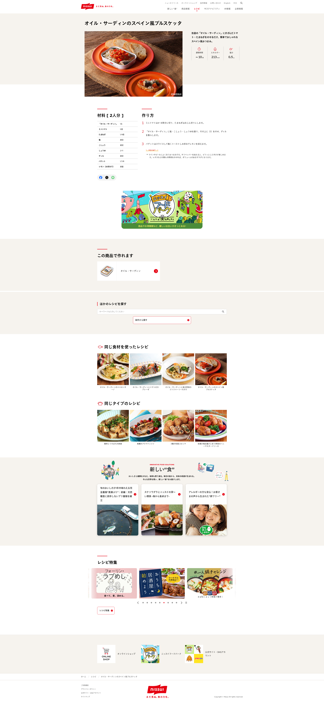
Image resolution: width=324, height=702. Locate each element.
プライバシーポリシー (88, 689)
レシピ (197, 9)
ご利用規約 (85, 685)
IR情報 (227, 9)
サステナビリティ (212, 9)
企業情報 (239, 9)
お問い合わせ (215, 3)
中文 (235, 3)
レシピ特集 (104, 610)
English (227, 3)
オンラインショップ (189, 3)
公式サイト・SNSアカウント (91, 693)
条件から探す (141, 320)
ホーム (83, 677)
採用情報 (203, 3)
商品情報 (185, 9)
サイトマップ (85, 697)
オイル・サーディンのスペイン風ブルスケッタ (119, 677)
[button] (137, 602)
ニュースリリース (171, 3)
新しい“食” (172, 9)
